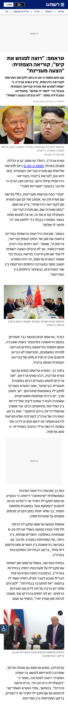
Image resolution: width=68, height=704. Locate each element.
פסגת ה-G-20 (34, 166)
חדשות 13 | (58, 101)
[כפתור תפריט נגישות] (4, 628)
